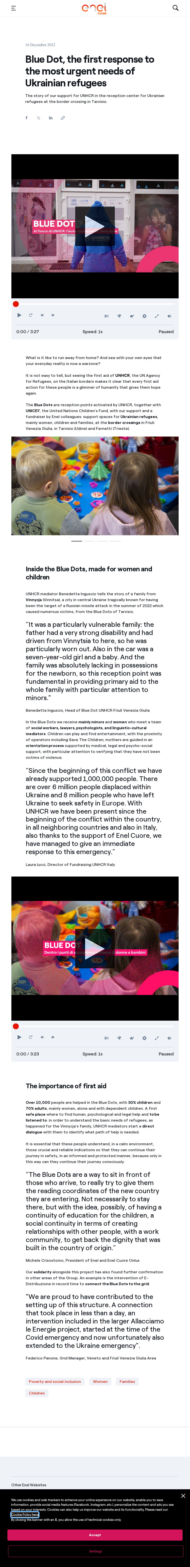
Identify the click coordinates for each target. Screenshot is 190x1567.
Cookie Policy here (24, 1514)
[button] (13, 7)
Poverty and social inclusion (55, 1381)
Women (100, 1381)
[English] (94, 8)
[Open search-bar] (175, 8)
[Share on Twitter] (38, 117)
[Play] (95, 226)
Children (37, 1393)
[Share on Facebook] (26, 117)
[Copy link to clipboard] (62, 117)
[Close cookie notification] (183, 1496)
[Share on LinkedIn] (50, 117)
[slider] (16, 304)
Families (127, 1381)
